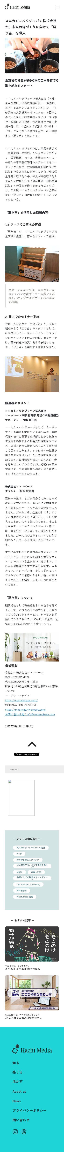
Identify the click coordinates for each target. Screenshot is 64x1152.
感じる (17, 1072)
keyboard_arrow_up (32, 744)
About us (19, 1091)
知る (15, 1063)
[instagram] (15, 1131)
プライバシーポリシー (29, 1110)
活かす (17, 1081)
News (16, 1101)
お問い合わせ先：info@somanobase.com (30, 714)
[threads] (24, 1131)
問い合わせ (21, 1120)
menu (57, 7)
